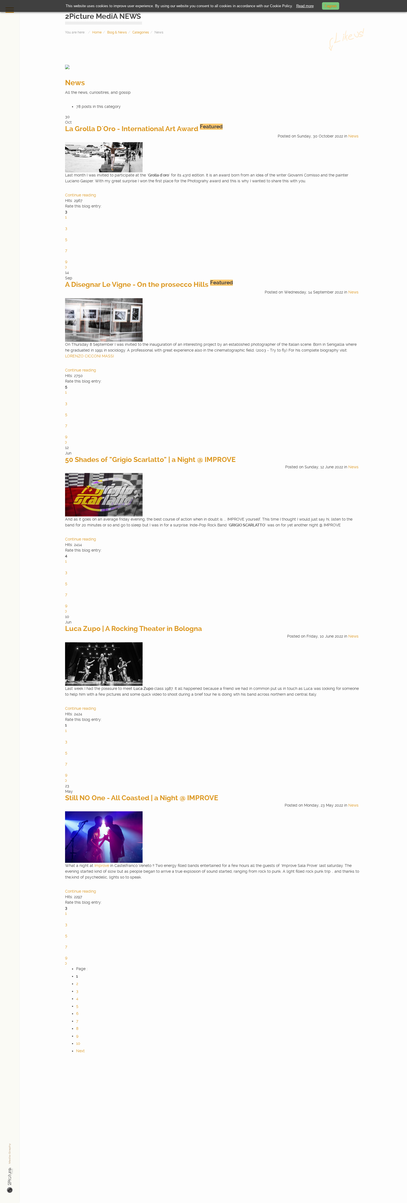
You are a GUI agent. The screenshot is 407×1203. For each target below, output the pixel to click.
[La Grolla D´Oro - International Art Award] (104, 157)
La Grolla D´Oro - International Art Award (131, 129)
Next (80, 1051)
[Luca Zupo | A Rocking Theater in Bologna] (104, 663)
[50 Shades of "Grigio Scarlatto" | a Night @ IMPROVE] (104, 494)
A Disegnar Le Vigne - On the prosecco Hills (136, 284)
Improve (101, 865)
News (75, 83)
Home (97, 32)
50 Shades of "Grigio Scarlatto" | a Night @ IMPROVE (150, 460)
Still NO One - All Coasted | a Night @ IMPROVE (141, 798)
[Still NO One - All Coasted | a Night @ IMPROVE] (104, 837)
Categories (140, 32)
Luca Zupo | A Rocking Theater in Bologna (133, 629)
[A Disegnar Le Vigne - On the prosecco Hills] (104, 319)
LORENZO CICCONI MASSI (89, 356)
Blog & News (117, 32)
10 (78, 1043)
